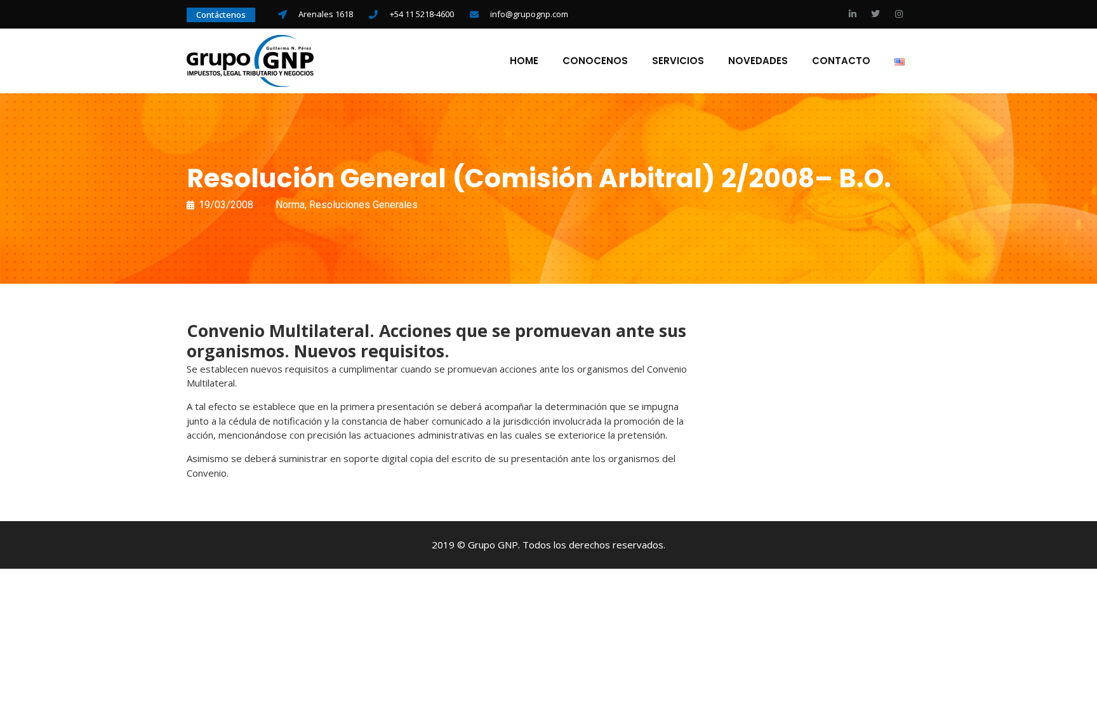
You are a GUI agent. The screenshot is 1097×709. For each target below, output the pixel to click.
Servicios (678, 61)
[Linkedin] (852, 14)
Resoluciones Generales (363, 205)
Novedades (758, 61)
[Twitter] (875, 14)
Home (524, 61)
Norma (290, 205)
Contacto (841, 61)
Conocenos (595, 61)
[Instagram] (899, 14)
